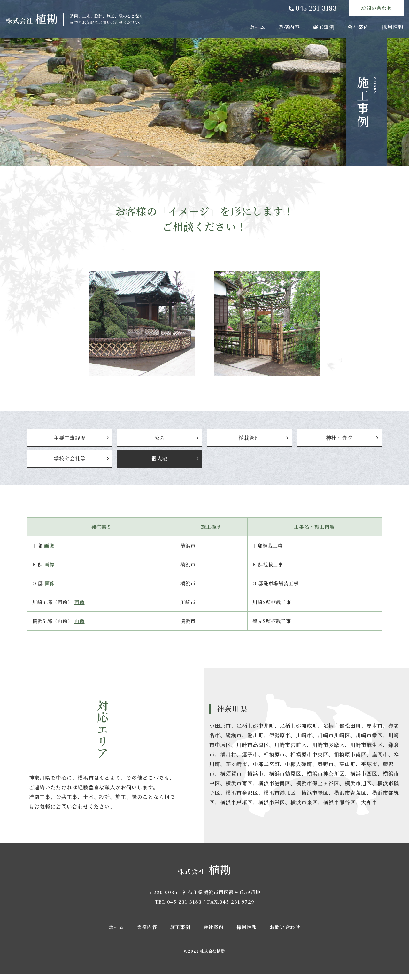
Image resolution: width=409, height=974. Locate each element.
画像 (49, 545)
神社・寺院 (339, 437)
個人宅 (159, 458)
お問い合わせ (376, 8)
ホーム (257, 27)
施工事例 (324, 27)
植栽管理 (249, 437)
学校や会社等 (70, 458)
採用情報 (393, 27)
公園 (159, 437)
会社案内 (358, 27)
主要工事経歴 (70, 437)
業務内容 (289, 27)
